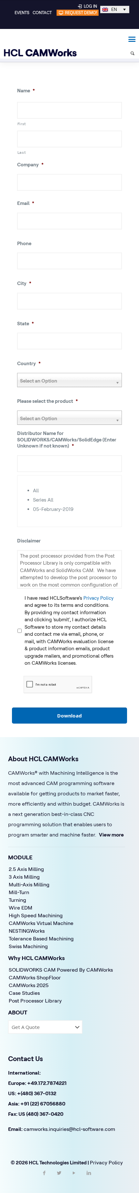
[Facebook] (44, 1178)
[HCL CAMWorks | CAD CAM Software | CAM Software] (37, 38)
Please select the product (47, 401)
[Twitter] (59, 1178)
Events (22, 12)
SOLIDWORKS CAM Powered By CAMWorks (61, 969)
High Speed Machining (36, 915)
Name (26, 91)
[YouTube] (74, 1178)
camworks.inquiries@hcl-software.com (69, 1129)
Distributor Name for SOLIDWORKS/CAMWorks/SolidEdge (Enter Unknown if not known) (66, 439)
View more (111, 834)
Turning (17, 900)
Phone (24, 243)
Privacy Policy (98, 598)
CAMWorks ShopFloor (35, 977)
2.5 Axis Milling (26, 869)
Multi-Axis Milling (29, 884)
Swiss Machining (28, 946)
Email (25, 203)
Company (30, 165)
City (24, 283)
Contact (42, 12)
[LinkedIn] (88, 1178)
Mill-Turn (19, 892)
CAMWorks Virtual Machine (41, 923)
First (21, 123)
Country (29, 363)
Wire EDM (20, 907)
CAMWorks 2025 (28, 985)
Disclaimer (29, 541)
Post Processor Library (35, 1000)
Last (21, 152)
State (25, 323)
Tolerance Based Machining (41, 938)
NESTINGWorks (27, 931)
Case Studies (24, 993)
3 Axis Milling (24, 877)
